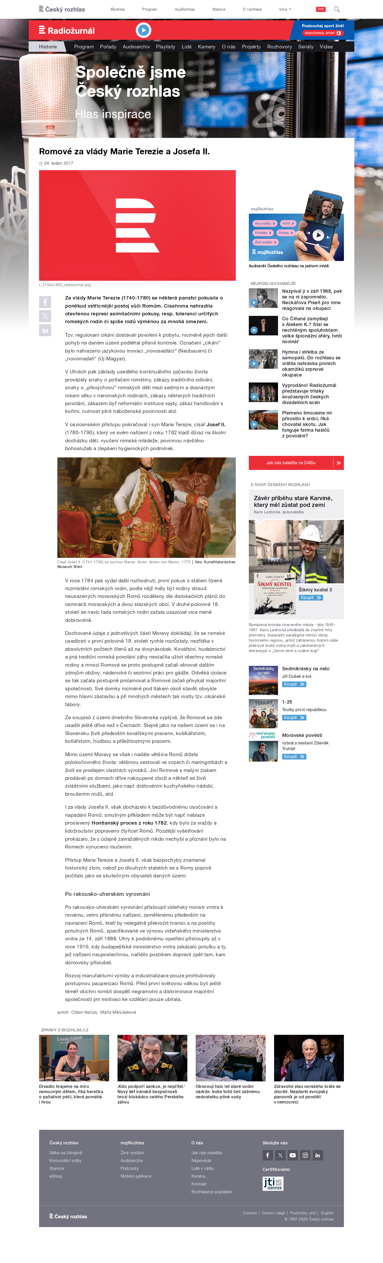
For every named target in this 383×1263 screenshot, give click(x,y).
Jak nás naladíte (207, 1152)
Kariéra (198, 1176)
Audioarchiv (136, 46)
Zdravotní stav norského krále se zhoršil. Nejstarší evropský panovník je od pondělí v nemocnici (307, 1094)
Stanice (218, 9)
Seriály (306, 46)
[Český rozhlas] (62, 9)
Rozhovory (279, 46)
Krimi (286, 223)
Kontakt (199, 1184)
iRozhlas (117, 9)
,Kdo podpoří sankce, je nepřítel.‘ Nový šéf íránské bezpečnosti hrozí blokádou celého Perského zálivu (152, 1094)
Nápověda (201, 1160)
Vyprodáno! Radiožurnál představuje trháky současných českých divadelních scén (309, 393)
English (327, 1213)
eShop (56, 1176)
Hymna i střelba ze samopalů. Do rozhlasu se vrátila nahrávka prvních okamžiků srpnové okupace (311, 363)
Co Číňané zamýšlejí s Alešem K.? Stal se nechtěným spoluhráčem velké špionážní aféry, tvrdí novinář (312, 330)
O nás (229, 46)
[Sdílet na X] (45, 316)
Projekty (251, 46)
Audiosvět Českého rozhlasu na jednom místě (289, 266)
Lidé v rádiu (202, 1168)
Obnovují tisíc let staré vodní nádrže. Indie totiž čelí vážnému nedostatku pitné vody (228, 1091)
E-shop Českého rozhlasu (280, 484)
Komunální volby (66, 1160)
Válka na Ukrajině (66, 1152)
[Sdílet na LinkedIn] (45, 330)
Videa (326, 46)
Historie (48, 46)
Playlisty (165, 46)
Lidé (187, 46)
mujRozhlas (185, 9)
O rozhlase (252, 9)
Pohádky (261, 233)
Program (149, 9)
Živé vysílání (263, 242)
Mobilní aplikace (136, 1176)
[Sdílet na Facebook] (45, 302)
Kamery (207, 46)
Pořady (108, 46)
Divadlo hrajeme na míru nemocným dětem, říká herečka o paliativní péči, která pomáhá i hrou (71, 1094)
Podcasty (130, 1168)
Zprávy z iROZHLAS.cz (65, 1030)
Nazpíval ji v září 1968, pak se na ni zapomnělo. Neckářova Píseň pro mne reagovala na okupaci (312, 299)
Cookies (250, 1213)
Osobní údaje (273, 1213)
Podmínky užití (303, 1213)
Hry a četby (263, 223)
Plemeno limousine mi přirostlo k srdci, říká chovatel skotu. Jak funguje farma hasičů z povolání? (307, 424)
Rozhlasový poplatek (211, 1191)
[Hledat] (337, 9)
